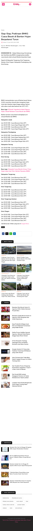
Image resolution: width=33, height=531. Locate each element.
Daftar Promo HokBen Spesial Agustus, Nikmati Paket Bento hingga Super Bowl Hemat (21, 334)
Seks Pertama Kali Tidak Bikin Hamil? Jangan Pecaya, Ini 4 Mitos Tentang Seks (22, 359)
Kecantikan (18, 508)
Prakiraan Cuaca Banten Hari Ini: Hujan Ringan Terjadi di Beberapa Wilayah (23, 278)
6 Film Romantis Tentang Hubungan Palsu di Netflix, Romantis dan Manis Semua (20, 342)
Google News (25, 224)
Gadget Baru (21, 504)
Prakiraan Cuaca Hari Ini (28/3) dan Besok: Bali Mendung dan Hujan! (23, 295)
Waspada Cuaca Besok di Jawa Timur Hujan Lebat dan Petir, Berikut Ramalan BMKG (8, 278)
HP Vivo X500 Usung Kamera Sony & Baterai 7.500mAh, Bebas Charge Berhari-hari (20, 457)
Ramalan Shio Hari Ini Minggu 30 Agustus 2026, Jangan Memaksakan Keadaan (20, 448)
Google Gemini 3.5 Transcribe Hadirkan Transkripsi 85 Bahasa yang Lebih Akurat (21, 350)
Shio (11, 508)
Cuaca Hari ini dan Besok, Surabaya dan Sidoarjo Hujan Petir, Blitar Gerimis (8, 295)
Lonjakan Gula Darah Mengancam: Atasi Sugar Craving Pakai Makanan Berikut (22, 384)
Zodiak (5, 508)
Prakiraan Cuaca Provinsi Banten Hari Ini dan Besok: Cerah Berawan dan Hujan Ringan (8, 260)
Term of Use (6, 520)
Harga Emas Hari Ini (8, 504)
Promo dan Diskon (8, 501)
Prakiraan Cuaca (17, 498)
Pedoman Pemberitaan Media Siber (17, 520)
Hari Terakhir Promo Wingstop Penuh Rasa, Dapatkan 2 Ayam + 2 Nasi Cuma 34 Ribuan (21, 367)
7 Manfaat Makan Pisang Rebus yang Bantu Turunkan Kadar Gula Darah (19, 473)
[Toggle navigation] (3, 4)
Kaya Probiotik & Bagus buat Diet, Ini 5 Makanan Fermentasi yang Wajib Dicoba (21, 325)
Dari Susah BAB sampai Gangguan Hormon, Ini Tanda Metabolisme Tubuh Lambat (20, 376)
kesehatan (6, 498)
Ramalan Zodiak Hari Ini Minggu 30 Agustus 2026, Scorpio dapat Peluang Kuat (21, 464)
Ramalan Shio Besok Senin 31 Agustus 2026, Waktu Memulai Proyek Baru (21, 309)
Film (27, 501)
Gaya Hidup (19, 501)
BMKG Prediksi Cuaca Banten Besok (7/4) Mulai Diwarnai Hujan (24, 259)
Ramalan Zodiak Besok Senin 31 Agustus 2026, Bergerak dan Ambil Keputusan (21, 317)
